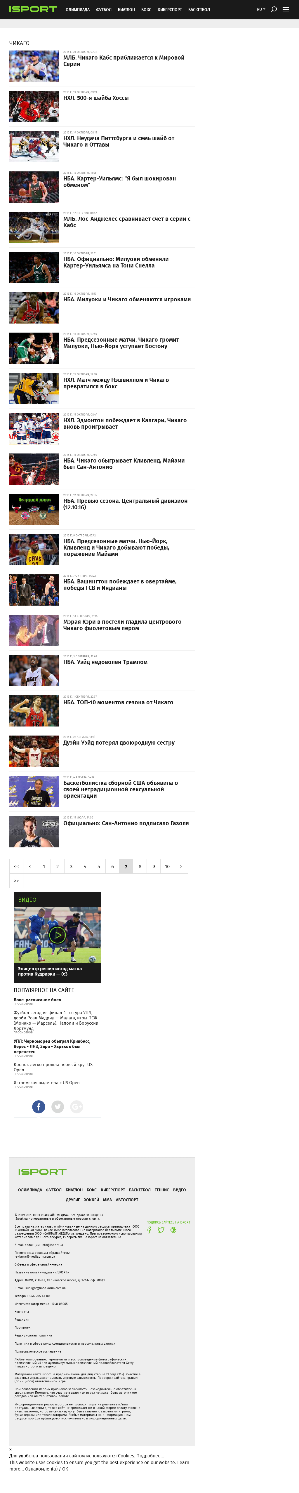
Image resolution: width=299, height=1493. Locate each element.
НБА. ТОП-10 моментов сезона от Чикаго (118, 702)
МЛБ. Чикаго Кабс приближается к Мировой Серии (124, 60)
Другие (73, 1200)
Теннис (162, 1190)
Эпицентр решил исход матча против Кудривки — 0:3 (50, 971)
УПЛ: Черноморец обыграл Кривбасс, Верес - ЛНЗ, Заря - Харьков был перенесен (52, 1046)
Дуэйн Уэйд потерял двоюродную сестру (119, 742)
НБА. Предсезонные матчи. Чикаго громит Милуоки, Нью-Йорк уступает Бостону (121, 342)
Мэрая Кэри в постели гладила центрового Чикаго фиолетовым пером (122, 624)
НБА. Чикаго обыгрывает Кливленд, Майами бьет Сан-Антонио (124, 463)
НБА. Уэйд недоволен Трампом (105, 661)
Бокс (146, 9)
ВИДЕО (179, 1190)
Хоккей (91, 1200)
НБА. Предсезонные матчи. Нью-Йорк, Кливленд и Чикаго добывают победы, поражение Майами (116, 547)
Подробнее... (150, 1455)
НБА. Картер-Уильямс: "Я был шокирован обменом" (119, 181)
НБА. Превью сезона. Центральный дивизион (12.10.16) (125, 503)
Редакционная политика (33, 1335)
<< (16, 866)
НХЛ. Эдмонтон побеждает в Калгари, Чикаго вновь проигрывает (125, 423)
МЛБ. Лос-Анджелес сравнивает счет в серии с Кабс (126, 221)
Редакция (22, 1319)
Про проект (23, 1327)
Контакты (22, 1311)
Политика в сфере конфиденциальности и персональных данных (65, 1343)
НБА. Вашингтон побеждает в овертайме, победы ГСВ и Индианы (120, 584)
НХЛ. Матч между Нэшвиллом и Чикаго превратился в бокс (116, 382)
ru (259, 9)
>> (16, 880)
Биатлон (126, 9)
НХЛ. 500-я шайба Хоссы (96, 97)
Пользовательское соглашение (38, 1351)
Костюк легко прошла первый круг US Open (53, 1067)
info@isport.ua (52, 1244)
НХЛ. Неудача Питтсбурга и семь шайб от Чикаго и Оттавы (118, 141)
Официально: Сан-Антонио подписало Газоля (126, 822)
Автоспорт (127, 1200)
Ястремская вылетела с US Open (47, 1083)
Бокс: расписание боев (37, 999)
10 (167, 866)
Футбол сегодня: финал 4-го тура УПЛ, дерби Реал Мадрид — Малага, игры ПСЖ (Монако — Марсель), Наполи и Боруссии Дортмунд (56, 1020)
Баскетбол (199, 9)
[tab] (38, 1106)
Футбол (104, 9)
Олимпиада (78, 9)
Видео (27, 899)
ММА (107, 1200)
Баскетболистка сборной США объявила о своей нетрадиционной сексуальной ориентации (120, 789)
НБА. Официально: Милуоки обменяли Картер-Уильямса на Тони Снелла (116, 262)
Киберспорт (170, 9)
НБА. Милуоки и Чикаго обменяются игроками (127, 299)
